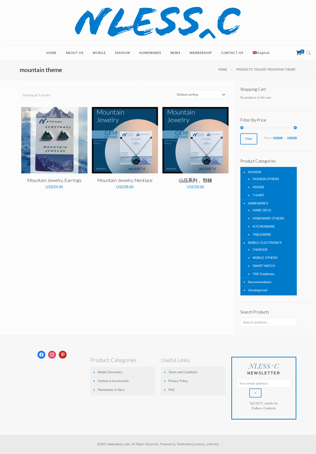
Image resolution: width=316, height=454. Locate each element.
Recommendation (259, 282)
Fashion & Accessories (113, 381)
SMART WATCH (264, 266)
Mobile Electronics (110, 372)
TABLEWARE (262, 234)
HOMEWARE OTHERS (268, 218)
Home (222, 69)
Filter (248, 139)
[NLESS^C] (158, 23)
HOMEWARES (258, 203)
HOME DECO (262, 210)
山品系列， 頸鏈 (195, 180)
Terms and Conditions (183, 372)
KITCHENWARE (264, 226)
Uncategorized (257, 290)
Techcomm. (184, 444)
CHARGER (260, 249)
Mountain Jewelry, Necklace (124, 180)
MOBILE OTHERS (265, 258)
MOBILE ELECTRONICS (265, 242)
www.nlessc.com (119, 444)
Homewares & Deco (111, 389)
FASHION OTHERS (266, 179)
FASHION (254, 172)
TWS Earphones (264, 274)
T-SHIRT (258, 195)
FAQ (171, 389)
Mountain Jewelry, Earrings (54, 180)
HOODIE (258, 187)
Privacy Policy (178, 381)
